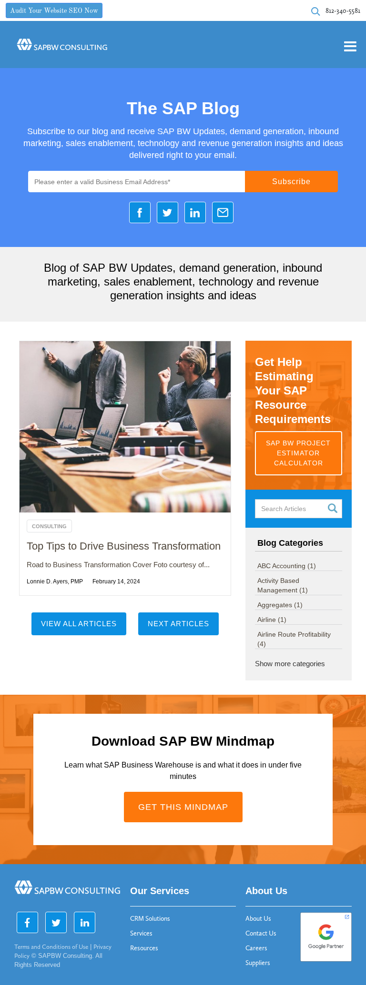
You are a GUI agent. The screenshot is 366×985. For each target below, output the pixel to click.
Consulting (49, 526)
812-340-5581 (342, 11)
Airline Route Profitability (294, 639)
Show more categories (290, 664)
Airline (271, 619)
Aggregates (280, 605)
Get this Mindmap (183, 807)
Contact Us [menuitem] (260, 933)
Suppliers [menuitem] (257, 963)
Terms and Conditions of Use (51, 946)
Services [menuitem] (141, 933)
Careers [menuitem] (256, 948)
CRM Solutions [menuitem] (150, 919)
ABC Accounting (286, 566)
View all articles (79, 624)
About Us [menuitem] (258, 919)
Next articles (178, 624)
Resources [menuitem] (144, 948)
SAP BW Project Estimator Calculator (298, 453)
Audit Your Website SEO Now (54, 11)
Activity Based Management (282, 585)
